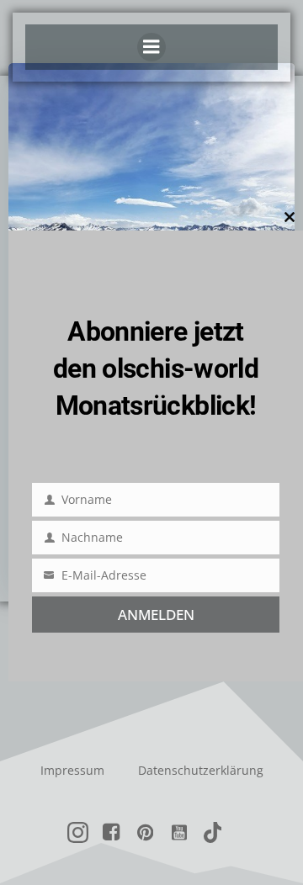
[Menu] (151, 47)
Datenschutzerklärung (200, 770)
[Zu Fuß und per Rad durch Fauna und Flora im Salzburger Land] (151, 187)
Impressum (72, 770)
